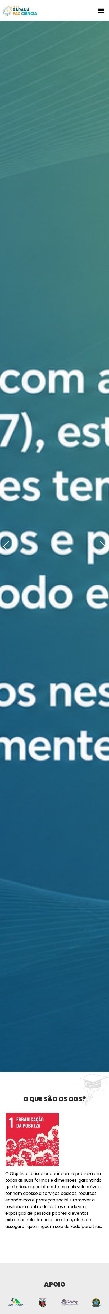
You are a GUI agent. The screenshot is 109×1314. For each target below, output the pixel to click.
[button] (101, 10)
